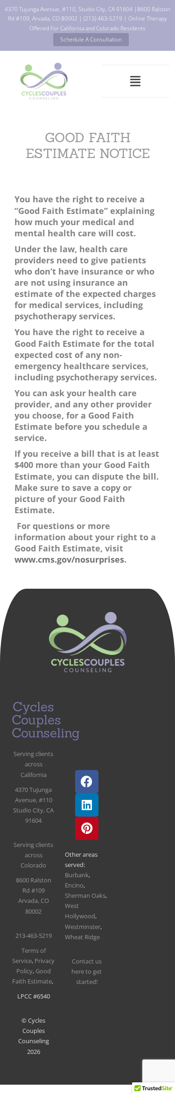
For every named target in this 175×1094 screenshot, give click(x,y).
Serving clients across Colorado (33, 854)
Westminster (82, 926)
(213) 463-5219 (103, 18)
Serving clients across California (33, 764)
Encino (74, 885)
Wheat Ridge (82, 937)
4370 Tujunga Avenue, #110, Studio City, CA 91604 (69, 9)
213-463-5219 (33, 935)
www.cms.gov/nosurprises (69, 559)
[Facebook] (86, 781)
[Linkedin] (86, 805)
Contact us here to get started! (86, 971)
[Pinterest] (86, 828)
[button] (135, 81)
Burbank (77, 875)
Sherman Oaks (85, 895)
